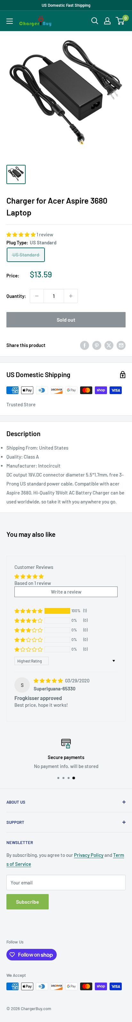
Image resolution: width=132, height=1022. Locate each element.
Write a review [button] (66, 592)
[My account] (107, 20)
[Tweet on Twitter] (108, 345)
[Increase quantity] (71, 296)
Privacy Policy (88, 855)
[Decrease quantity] (37, 296)
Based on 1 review (32, 583)
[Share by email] (121, 345)
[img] (49, 680)
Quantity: (16, 296)
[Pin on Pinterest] (96, 345)
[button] (21, 234)
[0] (120, 21)
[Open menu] (9, 21)
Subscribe (27, 902)
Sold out (66, 320)
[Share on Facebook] (84, 345)
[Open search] (94, 20)
